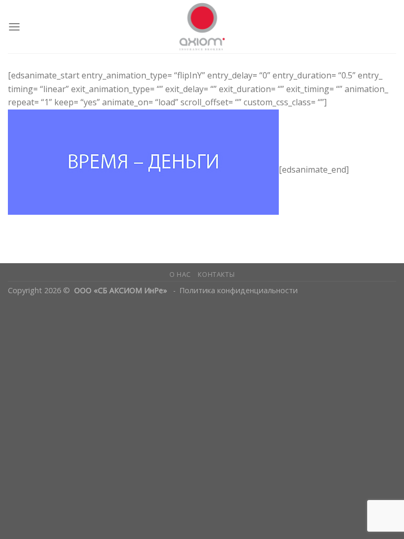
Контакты (216, 274)
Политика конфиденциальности (238, 290)
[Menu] (14, 26)
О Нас (180, 274)
